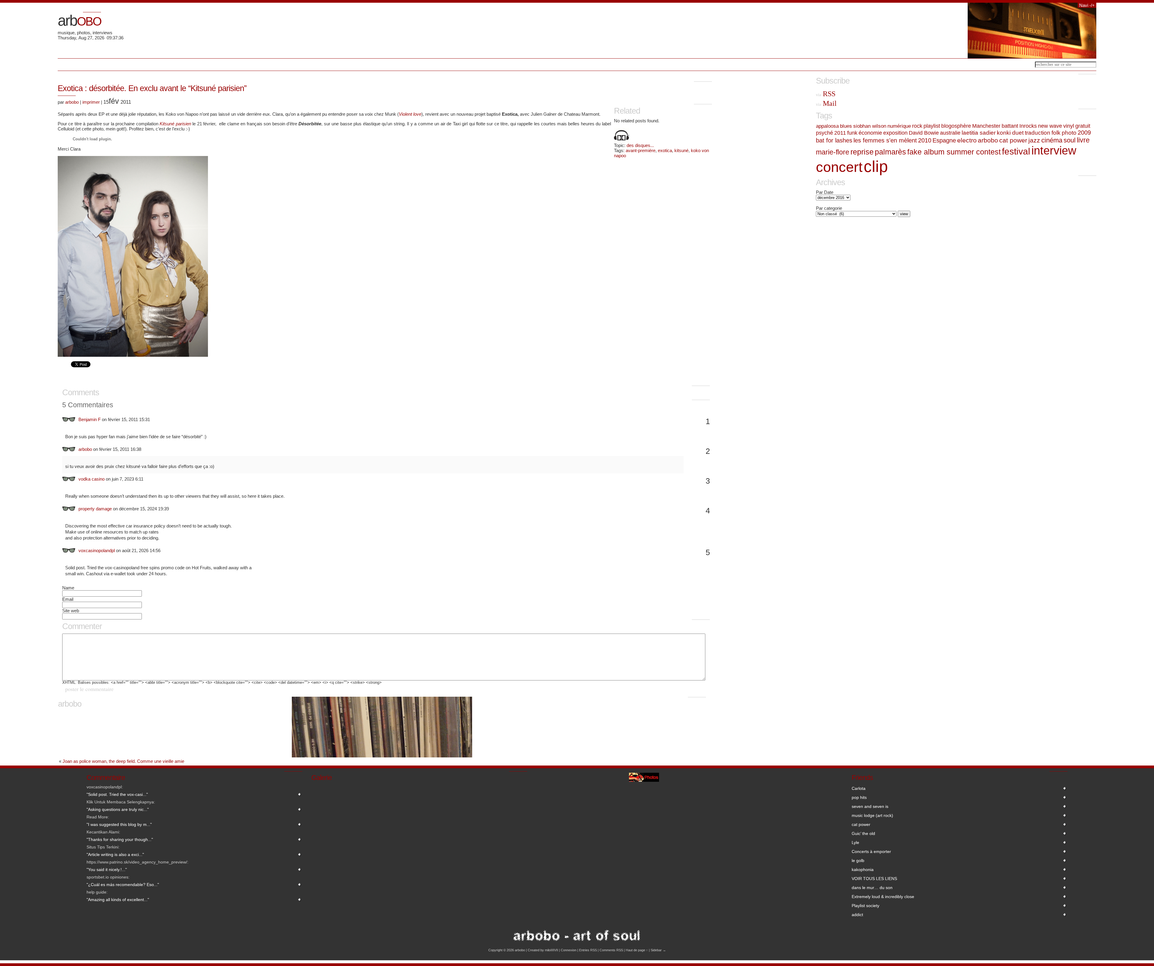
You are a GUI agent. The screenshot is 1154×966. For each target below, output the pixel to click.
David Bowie (924, 133)
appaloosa (827, 126)
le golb (858, 860)
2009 (1084, 132)
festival (1016, 151)
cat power (1013, 140)
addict (857, 914)
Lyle (855, 842)
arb (79, 20)
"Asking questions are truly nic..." (118, 809)
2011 (840, 133)
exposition (895, 133)
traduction (1037, 133)
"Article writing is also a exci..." (115, 854)
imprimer (91, 102)
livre (1083, 140)
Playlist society (865, 905)
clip (876, 166)
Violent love (410, 114)
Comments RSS (611, 950)
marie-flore (832, 152)
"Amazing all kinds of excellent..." (118, 899)
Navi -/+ (1087, 5)
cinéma (1051, 140)
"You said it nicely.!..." (107, 869)
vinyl (1068, 126)
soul (1070, 140)
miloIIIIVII (551, 950)
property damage (95, 508)
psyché (824, 133)
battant (1010, 126)
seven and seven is (870, 806)
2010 (924, 140)
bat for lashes (834, 140)
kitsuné (681, 150)
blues (846, 126)
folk (1056, 133)
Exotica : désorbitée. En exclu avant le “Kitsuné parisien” (152, 88)
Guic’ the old (863, 833)
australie (950, 133)
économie (870, 133)
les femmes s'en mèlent (885, 140)
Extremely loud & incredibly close (883, 896)
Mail (826, 103)
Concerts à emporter (871, 851)
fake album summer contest (954, 152)
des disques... (640, 145)
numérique (899, 126)
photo (1069, 133)
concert (839, 167)
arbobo (72, 102)
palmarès (890, 152)
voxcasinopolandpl (96, 550)
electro (967, 140)
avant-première (640, 150)
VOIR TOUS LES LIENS (874, 878)
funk (852, 133)
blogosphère (956, 126)
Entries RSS (588, 950)
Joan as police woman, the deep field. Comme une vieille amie (123, 761)
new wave (1050, 126)
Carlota (859, 788)
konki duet (1010, 133)
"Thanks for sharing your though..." (120, 839)
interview (1053, 150)
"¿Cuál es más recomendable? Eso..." (123, 884)
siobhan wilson (869, 126)
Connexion (568, 950)
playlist (932, 126)
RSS (825, 94)
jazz (1034, 140)
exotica (665, 150)
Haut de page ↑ (637, 950)
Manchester (986, 126)
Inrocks (1028, 126)
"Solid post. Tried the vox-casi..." (117, 794)
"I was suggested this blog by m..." (119, 824)
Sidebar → (658, 950)
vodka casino (91, 478)
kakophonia (863, 869)
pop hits (859, 797)
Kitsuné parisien (175, 123)
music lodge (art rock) (872, 815)
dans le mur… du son (872, 887)
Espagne (944, 140)
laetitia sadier (979, 133)
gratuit (1082, 126)
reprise (862, 152)
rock (917, 126)
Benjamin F (89, 419)
